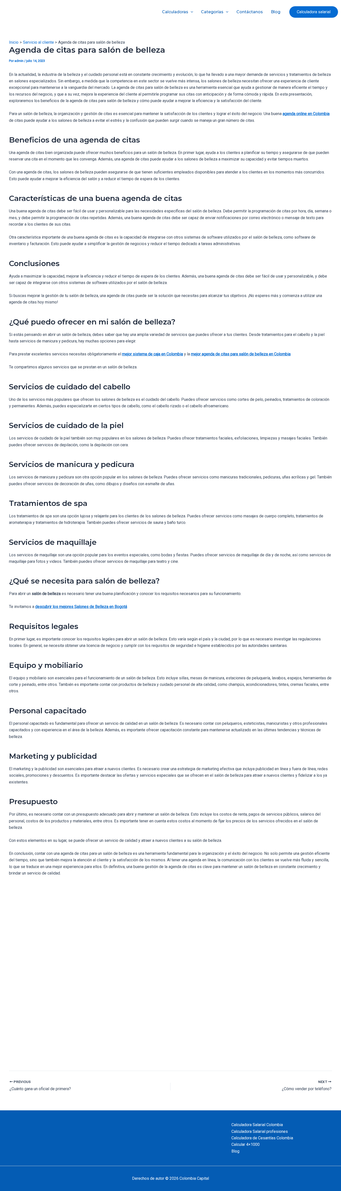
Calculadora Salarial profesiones (259, 1131)
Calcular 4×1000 (245, 1144)
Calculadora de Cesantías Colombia (262, 1138)
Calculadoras (175, 11)
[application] (190, 12)
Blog (275, 11)
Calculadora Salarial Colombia (257, 1124)
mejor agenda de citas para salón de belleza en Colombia (241, 354)
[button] (313, 12)
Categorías (212, 11)
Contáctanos (249, 11)
